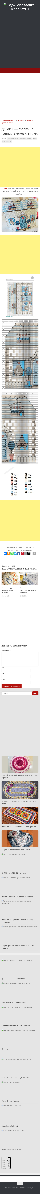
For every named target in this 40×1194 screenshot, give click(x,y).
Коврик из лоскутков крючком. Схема (16, 850)
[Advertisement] (20, 44)
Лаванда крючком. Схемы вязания (14, 1002)
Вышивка (20, 120)
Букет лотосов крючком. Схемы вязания (16, 1026)
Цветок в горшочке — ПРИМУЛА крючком (16, 979)
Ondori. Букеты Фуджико (10, 1101)
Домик (4, 188)
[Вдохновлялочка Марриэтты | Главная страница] (20, 7)
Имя (3, 667)
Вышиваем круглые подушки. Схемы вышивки (8, 590)
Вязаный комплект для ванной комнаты (17, 896)
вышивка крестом (13, 138)
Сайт (3, 679)
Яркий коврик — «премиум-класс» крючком (19, 827)
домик (35, 138)
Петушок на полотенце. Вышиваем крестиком (28, 590)
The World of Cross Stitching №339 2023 (15, 1078)
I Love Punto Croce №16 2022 (12, 1149)
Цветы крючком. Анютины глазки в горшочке (17, 1049)
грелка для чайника (25, 138)
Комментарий (7, 650)
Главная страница (8, 120)
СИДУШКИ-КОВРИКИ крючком (14, 873)
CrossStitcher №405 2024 (10, 1126)
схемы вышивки (6, 141)
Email (4, 673)
